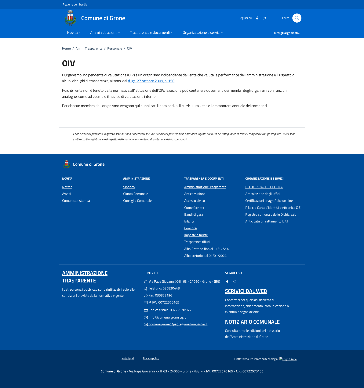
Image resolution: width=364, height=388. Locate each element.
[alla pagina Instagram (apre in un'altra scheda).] (263, 18)
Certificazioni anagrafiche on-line (269, 200)
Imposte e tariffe (212, 234)
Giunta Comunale (135, 193)
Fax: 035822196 (160, 295)
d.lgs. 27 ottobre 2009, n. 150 (151, 81)
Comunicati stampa (76, 200)
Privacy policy (151, 358)
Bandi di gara (193, 214)
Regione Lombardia (75, 4)
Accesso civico (194, 200)
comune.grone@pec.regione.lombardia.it (177, 324)
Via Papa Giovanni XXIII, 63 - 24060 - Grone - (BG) (184, 281)
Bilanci (189, 221)
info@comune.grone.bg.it (167, 317)
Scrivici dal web (246, 291)
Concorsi (190, 228)
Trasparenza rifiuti (197, 241)
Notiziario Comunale (252, 322)
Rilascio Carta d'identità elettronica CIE (272, 207)
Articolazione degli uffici (262, 193)
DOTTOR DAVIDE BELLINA (264, 186)
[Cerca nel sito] (296, 18)
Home (66, 48)
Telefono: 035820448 (164, 288)
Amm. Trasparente (89, 48)
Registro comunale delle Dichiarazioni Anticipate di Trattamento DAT (272, 218)
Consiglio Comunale (137, 200)
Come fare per (194, 207)
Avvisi (66, 193)
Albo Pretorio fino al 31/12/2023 (212, 248)
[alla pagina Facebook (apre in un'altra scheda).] (255, 18)
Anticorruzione (195, 193)
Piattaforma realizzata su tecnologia (265, 358)
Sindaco (129, 186)
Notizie (67, 186)
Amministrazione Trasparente (205, 186)
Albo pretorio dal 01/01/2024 (212, 255)
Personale (114, 48)
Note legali (128, 358)
